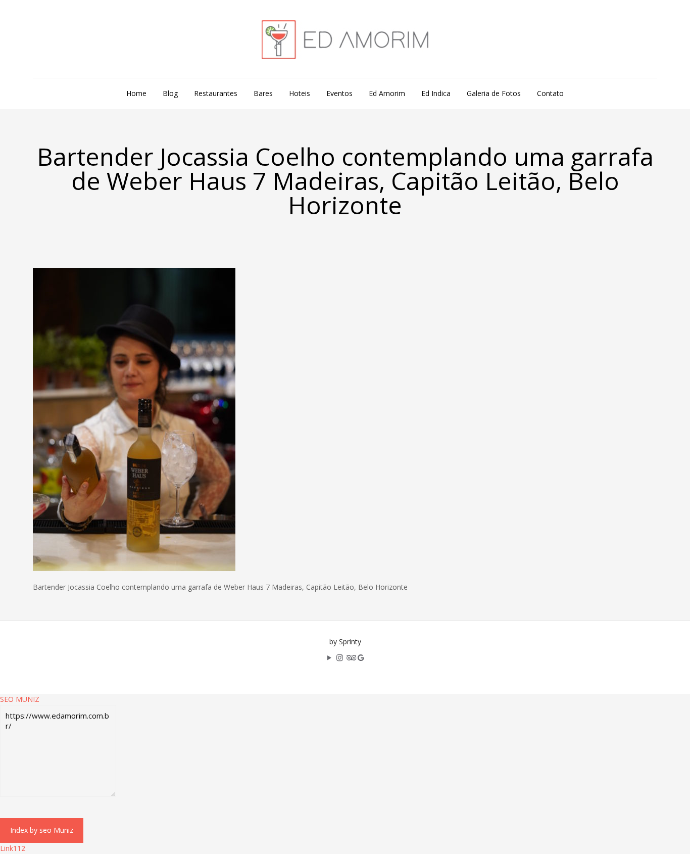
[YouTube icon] (329, 657)
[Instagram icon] (339, 657)
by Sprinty (345, 641)
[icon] (361, 657)
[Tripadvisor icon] (350, 657)
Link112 (12, 848)
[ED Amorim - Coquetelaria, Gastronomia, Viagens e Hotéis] (345, 39)
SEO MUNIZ (19, 699)
